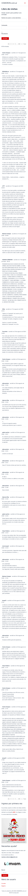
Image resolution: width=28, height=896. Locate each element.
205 (19, 44)
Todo (24, 44)
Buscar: (3, 870)
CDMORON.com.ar (9, 3)
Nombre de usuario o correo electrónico (11, 17)
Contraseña (4, 25)
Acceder (3, 883)
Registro (3, 886)
